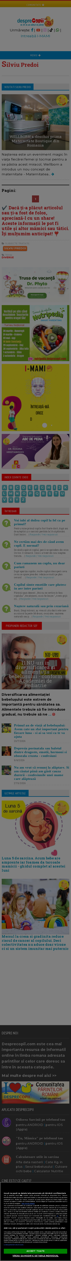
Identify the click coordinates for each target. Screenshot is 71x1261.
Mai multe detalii (28, 1203)
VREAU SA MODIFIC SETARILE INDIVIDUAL (35, 1255)
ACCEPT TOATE (35, 1251)
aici (58, 1216)
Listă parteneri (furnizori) (13, 1245)
